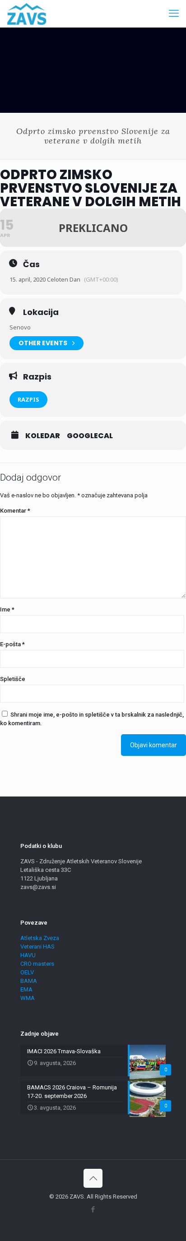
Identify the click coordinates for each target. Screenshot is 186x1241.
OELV (27, 972)
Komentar (15, 510)
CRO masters (37, 963)
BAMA (28, 980)
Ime (7, 609)
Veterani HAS (37, 946)
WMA (27, 998)
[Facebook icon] (93, 1209)
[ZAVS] (26, 13)
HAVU (28, 955)
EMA (26, 989)
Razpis (28, 399)
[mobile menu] (173, 13)
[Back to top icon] (93, 1178)
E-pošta (12, 644)
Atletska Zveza (39, 938)
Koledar (42, 436)
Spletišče (12, 679)
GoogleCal (90, 436)
